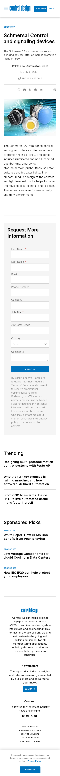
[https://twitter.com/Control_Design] (31, 715)
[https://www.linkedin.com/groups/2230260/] (27, 715)
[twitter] (30, 89)
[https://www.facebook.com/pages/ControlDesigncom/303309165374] (23, 715)
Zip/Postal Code (20, 324)
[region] (30, 763)
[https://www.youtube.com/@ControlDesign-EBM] (35, 715)
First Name (18, 249)
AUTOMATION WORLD (30, 730)
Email (15, 274)
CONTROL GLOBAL (30, 734)
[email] (41, 89)
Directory (10, 27)
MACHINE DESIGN (30, 738)
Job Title (17, 312)
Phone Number (20, 287)
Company (16, 299)
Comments (17, 351)
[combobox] (30, 344)
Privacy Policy (34, 761)
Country (17, 338)
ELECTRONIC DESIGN (30, 741)
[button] (6, 8)
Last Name (18, 261)
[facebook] (18, 89)
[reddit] (35, 89)
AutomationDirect (37, 66)
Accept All (30, 769)
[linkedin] (24, 89)
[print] (54, 89)
